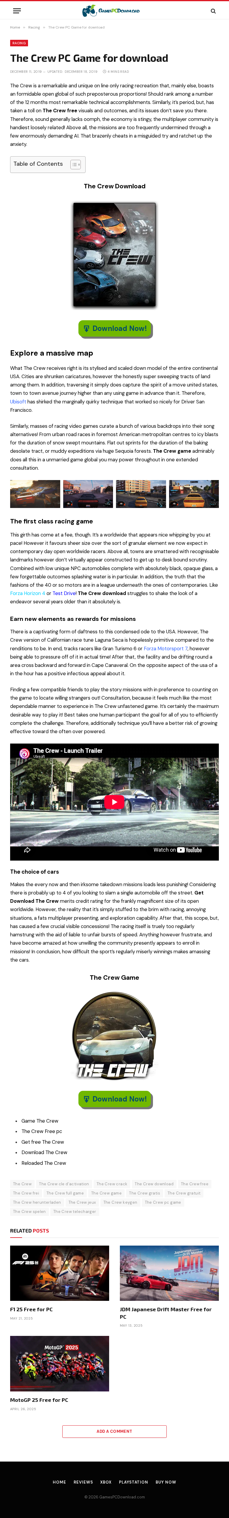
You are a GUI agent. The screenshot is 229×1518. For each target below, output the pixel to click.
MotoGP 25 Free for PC (39, 1400)
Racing (19, 43)
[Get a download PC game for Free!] (115, 10)
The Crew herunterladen (37, 1202)
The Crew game (106, 1193)
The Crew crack (112, 1183)
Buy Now (166, 1482)
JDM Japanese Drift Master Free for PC (166, 1313)
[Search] (213, 11)
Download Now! (119, 328)
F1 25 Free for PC (31, 1309)
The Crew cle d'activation (64, 1183)
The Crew (22, 1183)
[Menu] (17, 11)
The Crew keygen (120, 1202)
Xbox (106, 1482)
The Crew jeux (82, 1202)
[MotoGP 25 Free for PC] (59, 1363)
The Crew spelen (29, 1211)
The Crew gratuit (184, 1193)
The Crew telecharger (74, 1211)
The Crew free (194, 1183)
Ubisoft (18, 402)
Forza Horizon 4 (27, 593)
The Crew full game (65, 1193)
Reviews (83, 1482)
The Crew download (154, 1183)
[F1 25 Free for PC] (59, 1273)
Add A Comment (114, 1431)
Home (59, 1482)
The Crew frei (26, 1193)
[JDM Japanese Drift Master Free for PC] (169, 1273)
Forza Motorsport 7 (166, 649)
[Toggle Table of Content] (72, 165)
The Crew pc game (163, 1202)
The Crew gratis (144, 1193)
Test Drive (64, 593)
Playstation (133, 1482)
